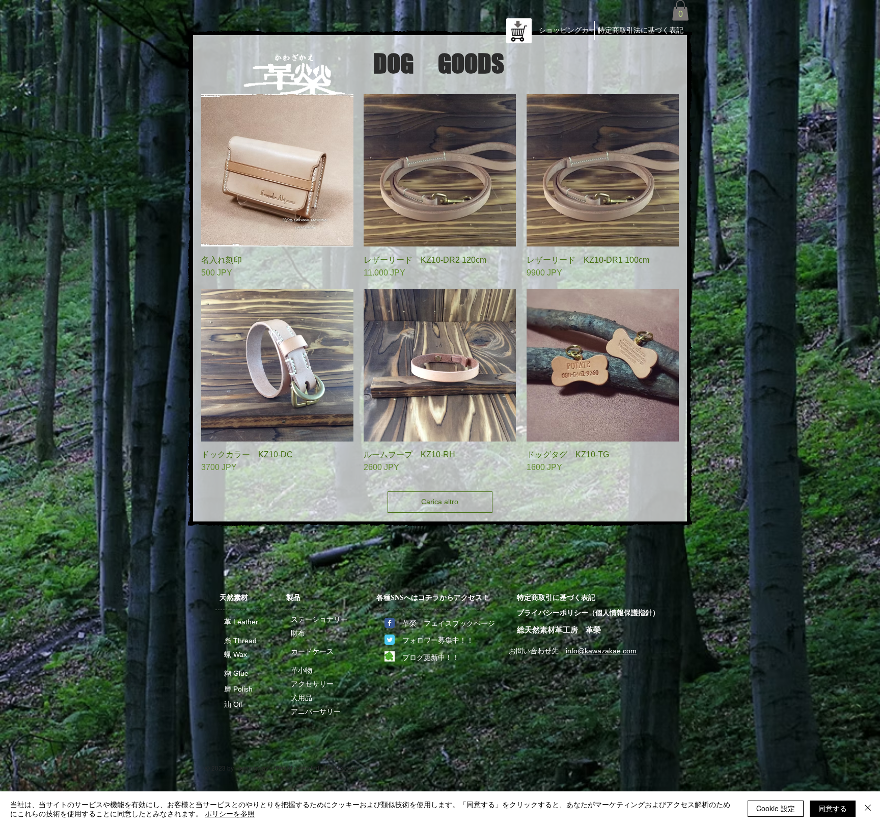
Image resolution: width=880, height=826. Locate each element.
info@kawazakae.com (601, 651)
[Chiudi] (868, 809)
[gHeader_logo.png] (389, 656)
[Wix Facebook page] (389, 623)
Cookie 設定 (775, 808)
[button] (680, 10)
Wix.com (345, 768)
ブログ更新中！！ (430, 657)
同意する (832, 808)
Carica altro (439, 502)
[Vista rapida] (277, 170)
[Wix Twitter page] (389, 640)
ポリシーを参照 (230, 813)
